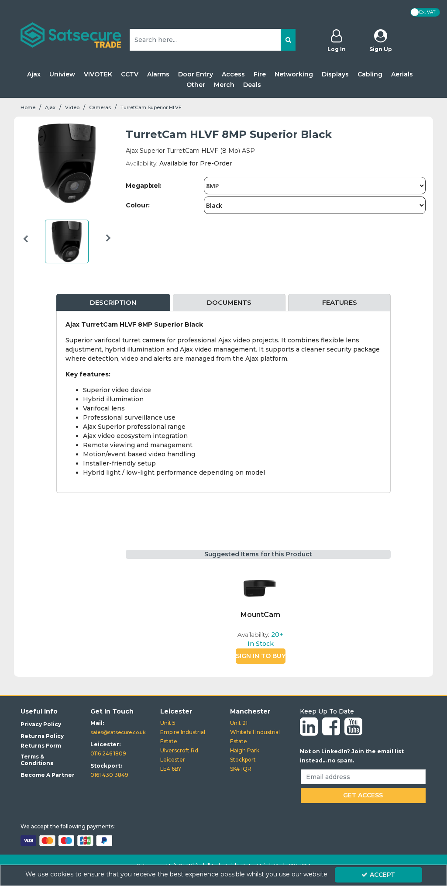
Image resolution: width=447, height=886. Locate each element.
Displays (335, 74)
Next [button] (108, 243)
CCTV (129, 74)
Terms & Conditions (37, 759)
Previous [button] (25, 243)
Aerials (402, 74)
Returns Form (41, 745)
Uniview (62, 74)
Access (233, 74)
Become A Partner (48, 775)
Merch (224, 85)
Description (113, 302)
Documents (229, 302)
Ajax (34, 74)
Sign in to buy (260, 656)
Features (339, 302)
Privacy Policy (41, 724)
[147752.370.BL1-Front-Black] (260, 588)
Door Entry (195, 74)
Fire (260, 74)
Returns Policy (42, 736)
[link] (309, 727)
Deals (252, 85)
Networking (294, 74)
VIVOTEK (98, 74)
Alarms (158, 74)
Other (195, 85)
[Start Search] (288, 40)
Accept (382, 875)
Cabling (370, 74)
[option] (67, 244)
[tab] (113, 303)
